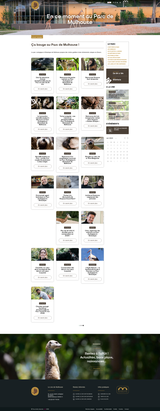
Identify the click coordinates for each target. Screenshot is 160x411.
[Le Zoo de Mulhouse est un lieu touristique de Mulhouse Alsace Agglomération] (123, 393)
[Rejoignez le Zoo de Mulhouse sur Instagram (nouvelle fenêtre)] (115, 2)
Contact (127, 409)
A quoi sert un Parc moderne (117, 62)
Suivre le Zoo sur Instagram (84, 396)
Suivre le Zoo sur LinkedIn (84, 399)
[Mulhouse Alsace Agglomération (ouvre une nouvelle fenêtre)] (126, 3)
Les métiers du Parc (114, 53)
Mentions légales (90, 409)
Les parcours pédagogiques (117, 59)
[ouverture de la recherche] (119, 2)
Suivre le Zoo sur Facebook (84, 394)
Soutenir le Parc (113, 55)
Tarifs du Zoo (104, 396)
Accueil (34, 37)
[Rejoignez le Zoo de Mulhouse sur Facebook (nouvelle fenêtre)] (113, 2)
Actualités (39, 37)
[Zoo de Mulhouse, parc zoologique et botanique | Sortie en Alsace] (35, 399)
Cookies (121, 409)
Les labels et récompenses (117, 64)
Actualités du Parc (114, 57)
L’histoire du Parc (113, 47)
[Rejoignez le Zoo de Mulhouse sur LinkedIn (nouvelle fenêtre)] (117, 2)
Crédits (115, 409)
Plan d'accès (104, 399)
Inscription (96, 368)
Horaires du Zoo (105, 394)
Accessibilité (99, 409)
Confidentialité (108, 409)
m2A (45, 409)
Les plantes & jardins (115, 51)
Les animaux (112, 49)
